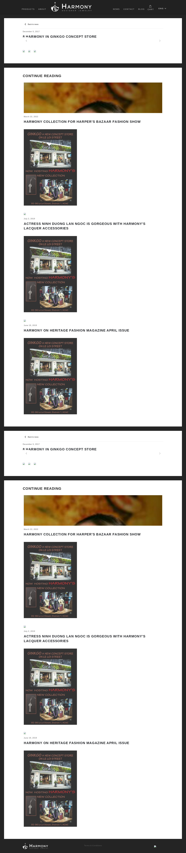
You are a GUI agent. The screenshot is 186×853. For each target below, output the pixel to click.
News (116, 9)
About (42, 9)
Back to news (33, 24)
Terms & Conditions (93, 845)
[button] (26, 40)
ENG (161, 8)
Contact (129, 9)
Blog (141, 9)
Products (28, 9)
